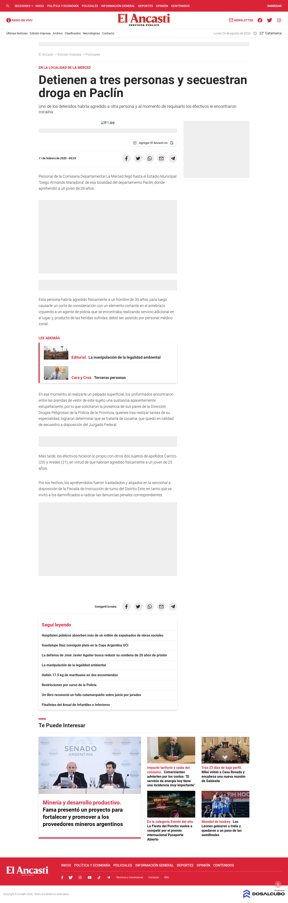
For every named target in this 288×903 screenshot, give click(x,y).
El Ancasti (46, 55)
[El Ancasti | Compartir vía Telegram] (173, 158)
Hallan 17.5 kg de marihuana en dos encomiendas (80, 675)
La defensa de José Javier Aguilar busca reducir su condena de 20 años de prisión (104, 655)
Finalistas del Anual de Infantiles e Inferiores (76, 705)
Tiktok (99, 877)
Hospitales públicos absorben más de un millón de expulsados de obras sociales (102, 635)
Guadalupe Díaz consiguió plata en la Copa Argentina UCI (85, 645)
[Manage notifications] (278, 884)
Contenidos (180, 6)
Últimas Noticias (17, 33)
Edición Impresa (40, 33)
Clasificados (73, 33)
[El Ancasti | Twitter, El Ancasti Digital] (269, 20)
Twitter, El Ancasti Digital (71, 877)
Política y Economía (63, 6)
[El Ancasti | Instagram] (279, 20)
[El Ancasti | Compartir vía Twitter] (138, 158)
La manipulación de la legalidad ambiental (74, 665)
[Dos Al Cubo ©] (264, 897)
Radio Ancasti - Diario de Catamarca (19, 20)
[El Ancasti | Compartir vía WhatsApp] (149, 158)
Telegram (108, 877)
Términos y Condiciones (129, 877)
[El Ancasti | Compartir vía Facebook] (126, 158)
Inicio (39, 6)
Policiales (90, 6)
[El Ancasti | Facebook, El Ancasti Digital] (260, 20)
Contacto (108, 33)
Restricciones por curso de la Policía (69, 685)
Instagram (80, 877)
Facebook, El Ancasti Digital (62, 877)
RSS (166, 877)
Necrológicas (91, 33)
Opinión (162, 6)
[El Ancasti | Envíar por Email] (161, 158)
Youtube (89, 877)
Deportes (145, 6)
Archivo (58, 33)
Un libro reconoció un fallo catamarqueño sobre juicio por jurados (91, 695)
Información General (118, 6)
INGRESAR (274, 5)
